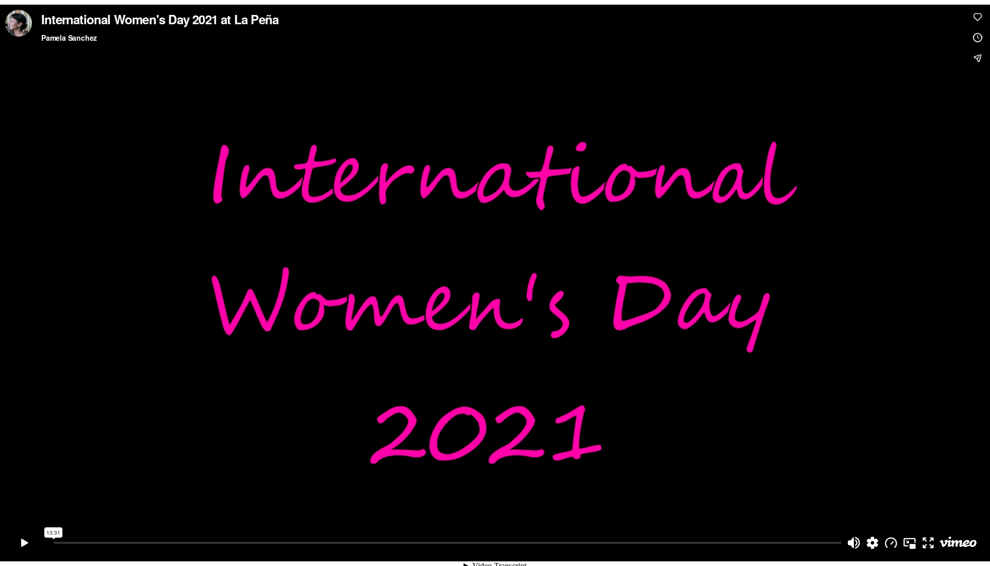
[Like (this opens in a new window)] (977, 17)
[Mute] (854, 543)
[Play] (24, 542)
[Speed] (891, 543)
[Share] (977, 58)
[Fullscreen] (928, 543)
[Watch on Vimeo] (958, 543)
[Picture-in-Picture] (909, 543)
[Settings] (872, 543)
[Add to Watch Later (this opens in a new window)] (977, 37)
